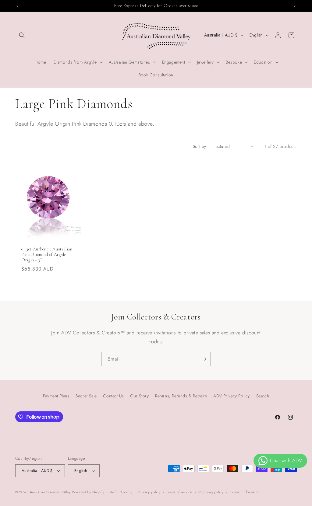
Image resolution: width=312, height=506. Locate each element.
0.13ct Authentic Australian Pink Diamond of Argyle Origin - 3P (47, 254)
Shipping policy (211, 492)
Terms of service (179, 492)
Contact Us (113, 396)
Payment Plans (56, 396)
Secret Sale (86, 396)
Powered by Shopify (88, 492)
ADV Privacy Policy (231, 396)
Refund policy (121, 492)
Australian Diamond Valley (50, 492)
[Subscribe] (204, 359)
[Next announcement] (294, 6)
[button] (22, 35)
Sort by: (200, 146)
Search (262, 396)
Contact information (245, 492)
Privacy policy (149, 492)
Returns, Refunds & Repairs (181, 396)
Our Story (139, 396)
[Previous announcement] (17, 6)
